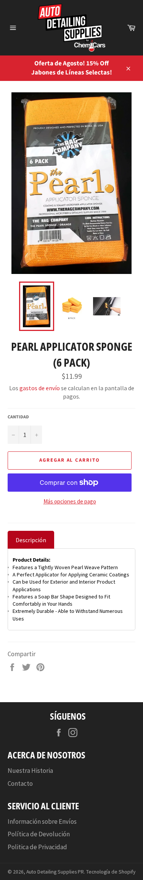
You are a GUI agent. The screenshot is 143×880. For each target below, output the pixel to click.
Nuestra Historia (30, 770)
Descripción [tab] (31, 540)
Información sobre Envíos (42, 821)
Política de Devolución (39, 834)
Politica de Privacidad (37, 847)
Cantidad (18, 417)
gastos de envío (39, 388)
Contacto (20, 783)
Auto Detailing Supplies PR (55, 872)
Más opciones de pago (69, 501)
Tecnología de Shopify (110, 872)
